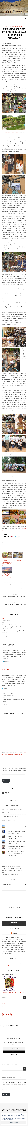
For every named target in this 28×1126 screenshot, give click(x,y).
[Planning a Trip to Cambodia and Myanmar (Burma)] (7, 570)
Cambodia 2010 (6, 582)
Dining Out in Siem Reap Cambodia (18, 559)
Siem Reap (12, 584)
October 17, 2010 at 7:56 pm (7, 671)
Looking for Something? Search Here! (14, 992)
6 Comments (23, 589)
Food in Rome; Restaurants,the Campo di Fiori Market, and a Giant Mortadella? (16, 853)
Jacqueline (5, 669)
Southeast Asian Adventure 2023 (10, 816)
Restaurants (5, 584)
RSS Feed (14, 933)
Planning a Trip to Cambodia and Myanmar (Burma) (6, 575)
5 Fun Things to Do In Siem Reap (10, 805)
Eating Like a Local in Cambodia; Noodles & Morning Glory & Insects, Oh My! (7, 562)
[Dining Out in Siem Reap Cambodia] (18, 555)
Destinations (19, 26)
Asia (6, 26)
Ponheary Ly (22, 582)
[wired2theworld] (14, 5)
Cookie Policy (10, 1119)
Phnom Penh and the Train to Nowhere (12, 809)
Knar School (14, 582)
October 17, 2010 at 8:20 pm (8, 645)
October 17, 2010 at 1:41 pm (7, 620)
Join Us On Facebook (14, 907)
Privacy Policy (5, 965)
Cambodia (11, 26)
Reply (3, 622)
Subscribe (5, 780)
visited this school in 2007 (11, 132)
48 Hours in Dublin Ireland (8, 820)
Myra (3, 618)
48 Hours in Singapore (7, 813)
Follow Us (3, 1003)
